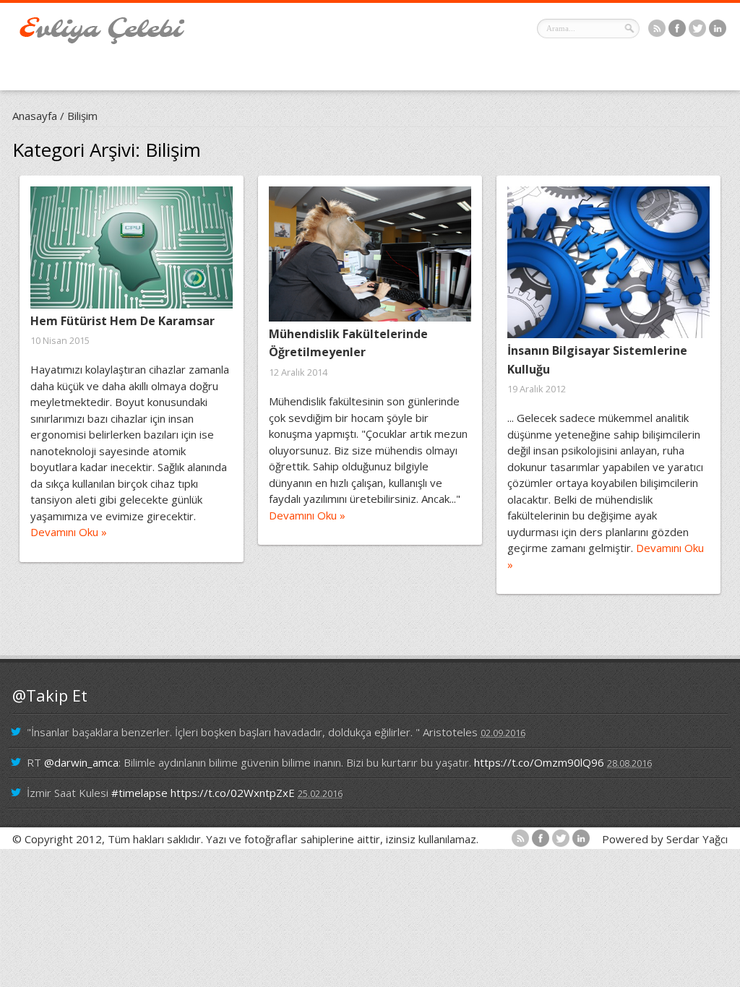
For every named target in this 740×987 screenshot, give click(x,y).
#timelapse (139, 792)
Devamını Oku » (68, 532)
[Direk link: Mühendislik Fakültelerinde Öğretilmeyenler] (370, 254)
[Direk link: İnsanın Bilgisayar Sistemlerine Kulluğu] (608, 262)
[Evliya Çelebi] (102, 40)
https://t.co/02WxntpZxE (233, 792)
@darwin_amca (81, 762)
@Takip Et (49, 695)
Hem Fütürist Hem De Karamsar (122, 321)
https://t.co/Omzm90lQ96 (539, 762)
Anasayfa (34, 115)
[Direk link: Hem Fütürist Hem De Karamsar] (131, 247)
